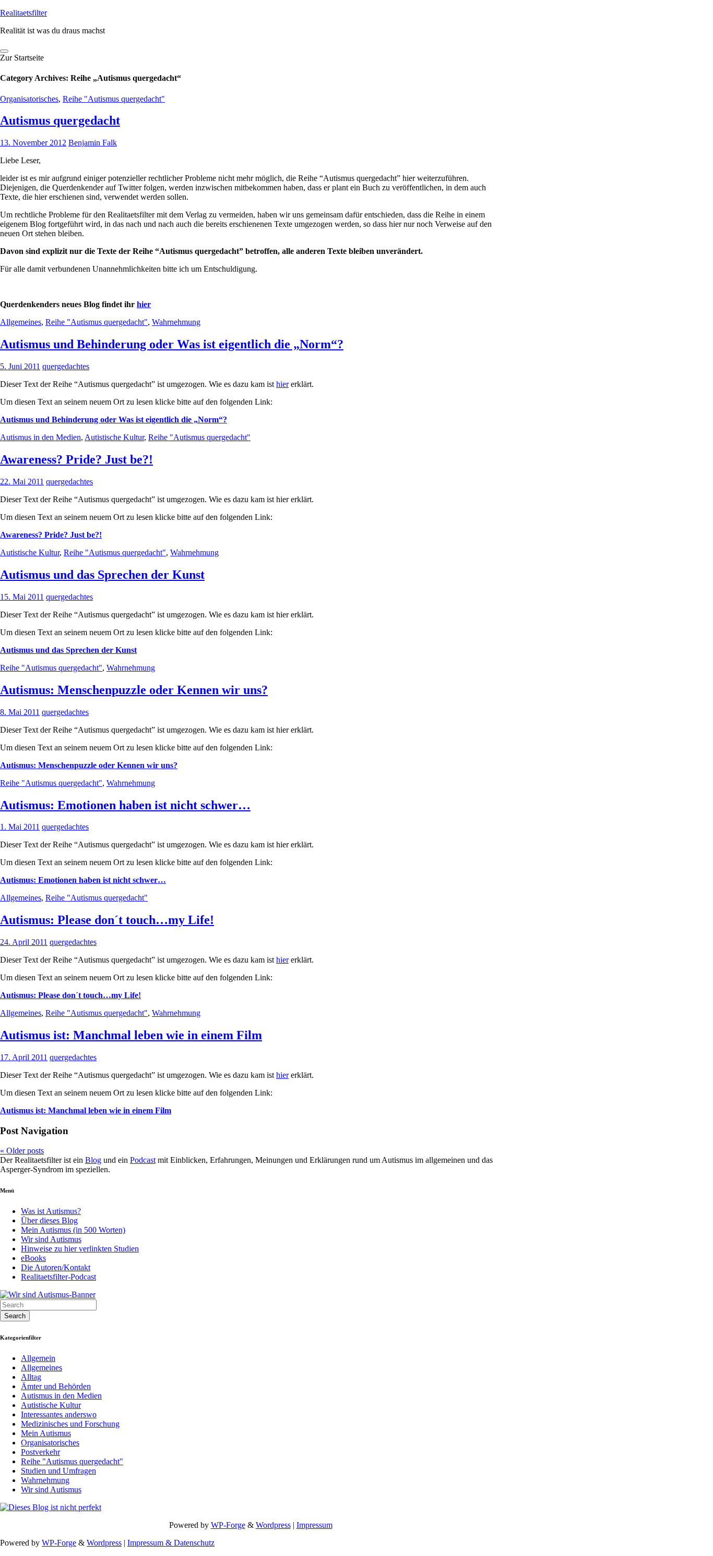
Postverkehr (40, 1452)
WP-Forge (228, 1525)
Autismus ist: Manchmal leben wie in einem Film (131, 1035)
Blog (93, 1160)
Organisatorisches (29, 98)
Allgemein (38, 1358)
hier (144, 304)
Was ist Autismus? (51, 1211)
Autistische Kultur (114, 437)
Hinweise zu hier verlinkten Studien (80, 1248)
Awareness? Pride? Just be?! (76, 459)
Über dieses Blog (49, 1220)
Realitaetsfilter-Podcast (58, 1276)
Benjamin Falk (92, 142)
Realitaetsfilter (23, 12)
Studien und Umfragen (58, 1470)
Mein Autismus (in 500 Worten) (73, 1229)
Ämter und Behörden (56, 1386)
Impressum (314, 1525)
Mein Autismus (46, 1433)
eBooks (33, 1258)
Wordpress (273, 1525)
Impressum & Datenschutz (171, 1542)
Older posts (22, 1150)
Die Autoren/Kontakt (55, 1267)
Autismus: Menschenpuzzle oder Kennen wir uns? (134, 690)
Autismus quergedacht (60, 120)
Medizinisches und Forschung (70, 1423)
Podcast (143, 1160)
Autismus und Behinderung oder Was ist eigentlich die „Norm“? (171, 344)
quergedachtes (65, 366)
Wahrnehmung (176, 322)
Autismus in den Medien (40, 437)
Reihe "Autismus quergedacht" (114, 98)
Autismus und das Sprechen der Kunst (102, 574)
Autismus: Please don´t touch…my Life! (107, 920)
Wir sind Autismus (51, 1239)
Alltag (31, 1376)
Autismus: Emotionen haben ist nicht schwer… (125, 805)
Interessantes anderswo (59, 1414)
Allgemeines (20, 322)
